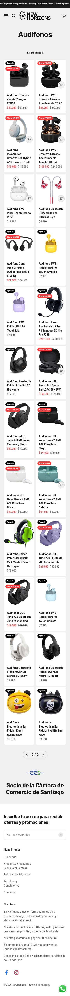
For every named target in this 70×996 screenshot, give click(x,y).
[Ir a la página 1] (27, 754)
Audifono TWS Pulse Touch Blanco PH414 (19, 213)
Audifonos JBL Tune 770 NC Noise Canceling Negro (18, 440)
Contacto (9, 892)
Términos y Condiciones (11, 883)
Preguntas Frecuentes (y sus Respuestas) (17, 865)
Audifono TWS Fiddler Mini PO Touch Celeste (48, 616)
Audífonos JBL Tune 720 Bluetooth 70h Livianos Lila (51, 558)
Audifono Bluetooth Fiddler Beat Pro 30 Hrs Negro (19, 385)
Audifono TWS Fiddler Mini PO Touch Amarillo (48, 267)
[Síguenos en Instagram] (16, 972)
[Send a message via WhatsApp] (62, 988)
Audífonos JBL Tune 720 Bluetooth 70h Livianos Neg (19, 616)
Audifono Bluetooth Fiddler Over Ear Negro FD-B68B (51, 671)
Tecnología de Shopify (38, 984)
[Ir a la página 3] (43, 754)
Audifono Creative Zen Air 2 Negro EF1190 (18, 99)
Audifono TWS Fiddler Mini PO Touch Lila (16, 326)
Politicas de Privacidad (17, 874)
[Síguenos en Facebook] (6, 972)
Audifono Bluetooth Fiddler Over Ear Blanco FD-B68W (19, 671)
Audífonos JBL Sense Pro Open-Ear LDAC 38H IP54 (50, 385)
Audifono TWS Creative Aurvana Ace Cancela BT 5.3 (50, 99)
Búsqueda (10, 856)
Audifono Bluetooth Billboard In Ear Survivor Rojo (51, 213)
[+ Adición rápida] (61, 84)
